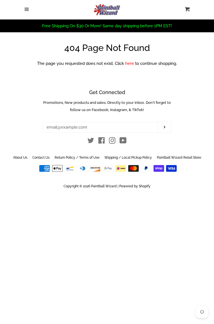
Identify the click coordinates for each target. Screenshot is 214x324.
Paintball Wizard (104, 186)
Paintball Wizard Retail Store (179, 157)
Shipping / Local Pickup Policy (128, 157)
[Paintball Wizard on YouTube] (123, 141)
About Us (20, 157)
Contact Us (41, 157)
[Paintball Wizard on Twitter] (90, 141)
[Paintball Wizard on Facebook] (101, 141)
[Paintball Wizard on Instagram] (112, 141)
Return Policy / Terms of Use (77, 157)
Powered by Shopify (134, 186)
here (129, 63)
